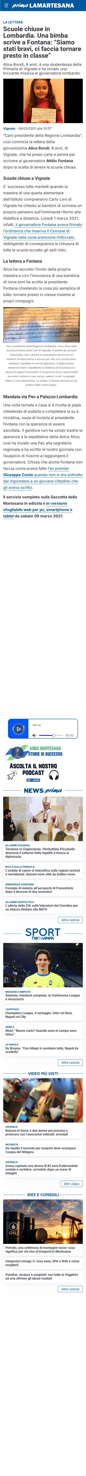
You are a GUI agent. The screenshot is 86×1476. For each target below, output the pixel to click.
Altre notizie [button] (70, 920)
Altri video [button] (71, 1184)
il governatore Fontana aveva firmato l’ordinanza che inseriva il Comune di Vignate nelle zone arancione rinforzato (42, 231)
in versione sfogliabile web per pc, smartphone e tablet (37, 509)
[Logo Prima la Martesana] (43, 6)
